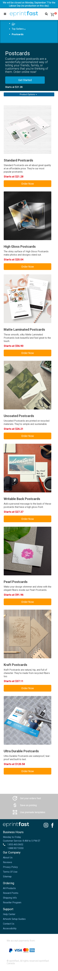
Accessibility (10, 928)
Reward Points (10, 893)
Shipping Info (10, 897)
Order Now (27, 183)
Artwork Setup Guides (14, 919)
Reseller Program (12, 902)
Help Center (9, 914)
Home (13, 24)
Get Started (25, 80)
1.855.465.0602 (15, 844)
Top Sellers (18, 29)
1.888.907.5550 (15, 848)
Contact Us (8, 923)
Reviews (7, 862)
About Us (7, 857)
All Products (9, 888)
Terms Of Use (10, 871)
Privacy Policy (10, 867)
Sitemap (7, 876)
